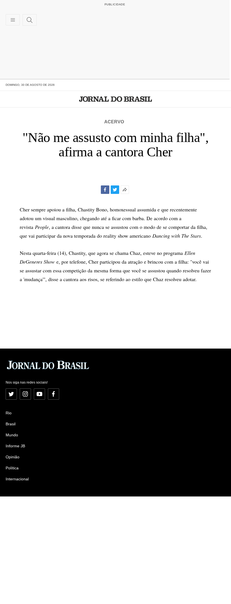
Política (12, 468)
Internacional (17, 479)
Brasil (10, 424)
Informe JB (15, 446)
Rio (9, 413)
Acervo (114, 121)
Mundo (12, 435)
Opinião (12, 457)
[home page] (115, 99)
